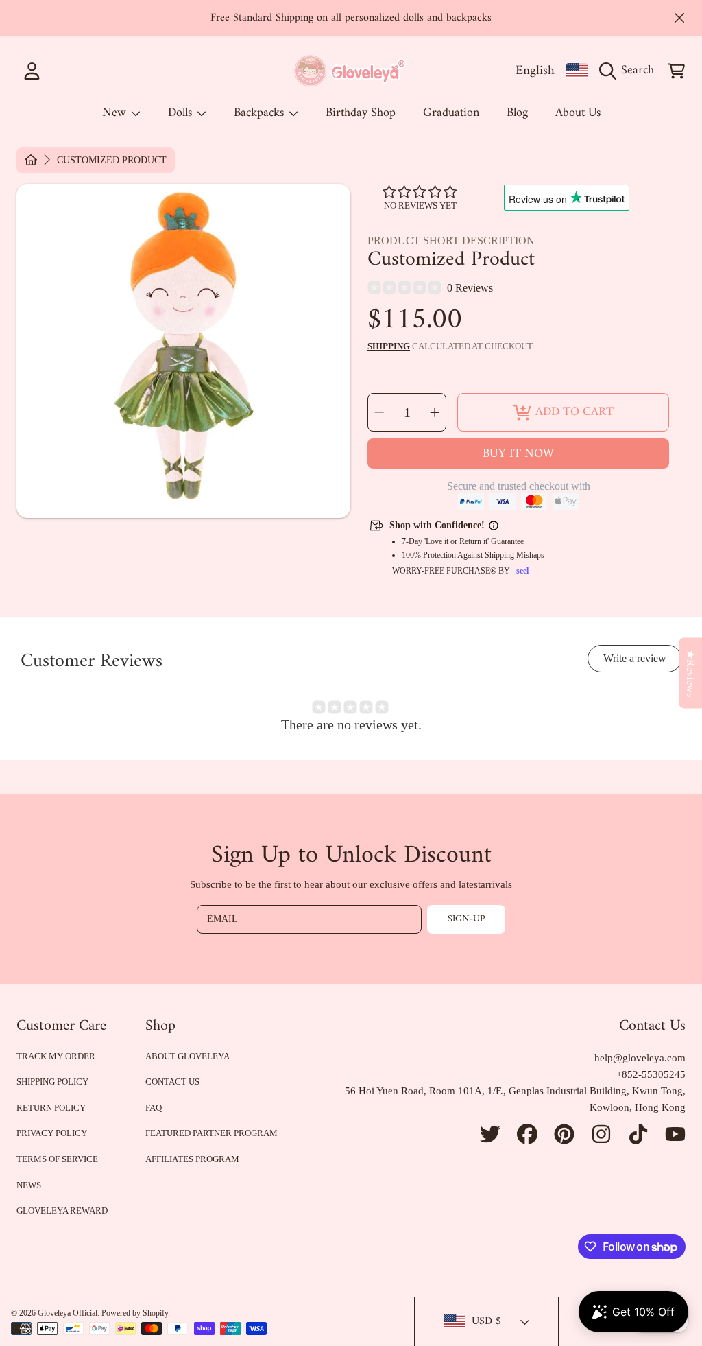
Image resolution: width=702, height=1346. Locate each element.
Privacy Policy (51, 1133)
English (535, 70)
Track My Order (55, 1056)
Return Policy (51, 1107)
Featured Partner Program (211, 1133)
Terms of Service (57, 1159)
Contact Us (172, 1081)
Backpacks (260, 112)
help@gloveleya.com (640, 1057)
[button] (630, 71)
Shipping (388, 346)
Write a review (634, 658)
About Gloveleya (187, 1056)
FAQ (153, 1107)
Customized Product (112, 160)
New (116, 112)
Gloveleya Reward (62, 1210)
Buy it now (518, 453)
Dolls (181, 112)
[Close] (679, 18)
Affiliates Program (192, 1159)
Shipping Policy (52, 1081)
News (28, 1185)
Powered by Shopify (134, 1313)
